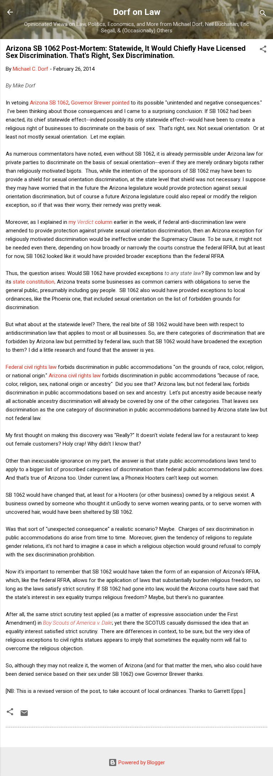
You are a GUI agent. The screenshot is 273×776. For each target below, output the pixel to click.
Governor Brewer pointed (101, 102)
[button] (263, 50)
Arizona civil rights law (75, 375)
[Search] (263, 14)
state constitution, (34, 282)
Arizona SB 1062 (49, 102)
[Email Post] (24, 715)
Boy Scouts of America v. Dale (77, 623)
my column (90, 222)
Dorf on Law (136, 12)
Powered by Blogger (141, 762)
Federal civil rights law (31, 367)
